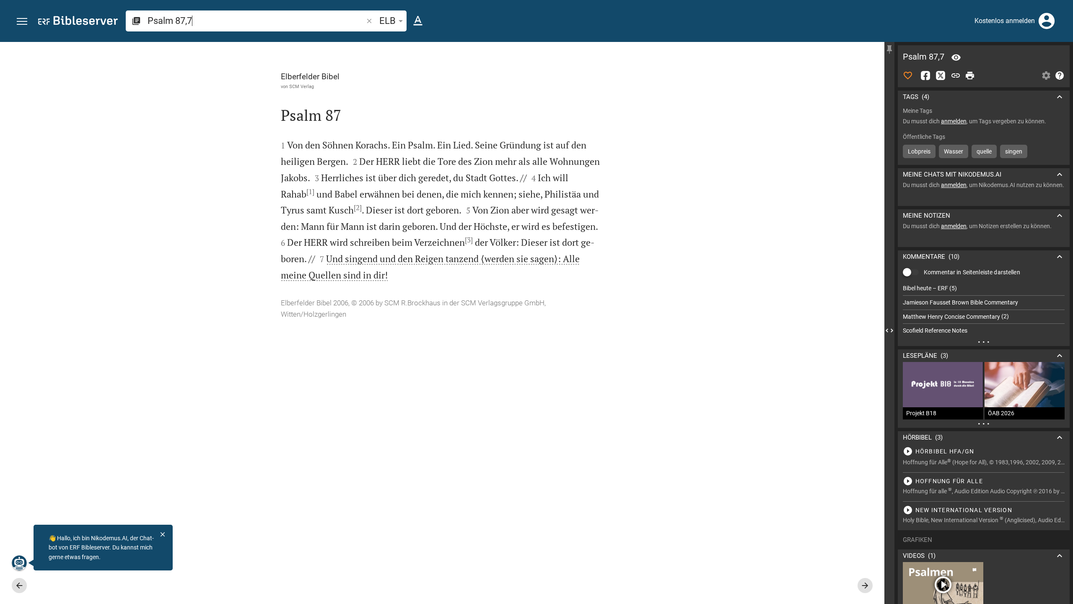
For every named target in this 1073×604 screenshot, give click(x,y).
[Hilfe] (1059, 75)
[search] (256, 21)
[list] (984, 309)
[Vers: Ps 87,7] (956, 57)
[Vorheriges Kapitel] (19, 585)
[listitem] (984, 288)
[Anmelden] (1046, 21)
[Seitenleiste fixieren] (889, 49)
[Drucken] (970, 75)
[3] (469, 240)
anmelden (954, 121)
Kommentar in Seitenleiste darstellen (972, 272)
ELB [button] (387, 21)
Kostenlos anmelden (1005, 21)
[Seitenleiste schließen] (889, 330)
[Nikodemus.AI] (19, 562)
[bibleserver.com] (78, 22)
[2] (358, 207)
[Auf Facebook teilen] (925, 75)
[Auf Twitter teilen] (940, 75)
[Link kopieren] (955, 75)
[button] (22, 21)
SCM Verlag (301, 86)
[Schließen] (162, 534)
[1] (310, 191)
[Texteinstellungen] (418, 21)
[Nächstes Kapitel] (865, 585)
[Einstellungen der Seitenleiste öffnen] (1046, 75)
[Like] (908, 75)
